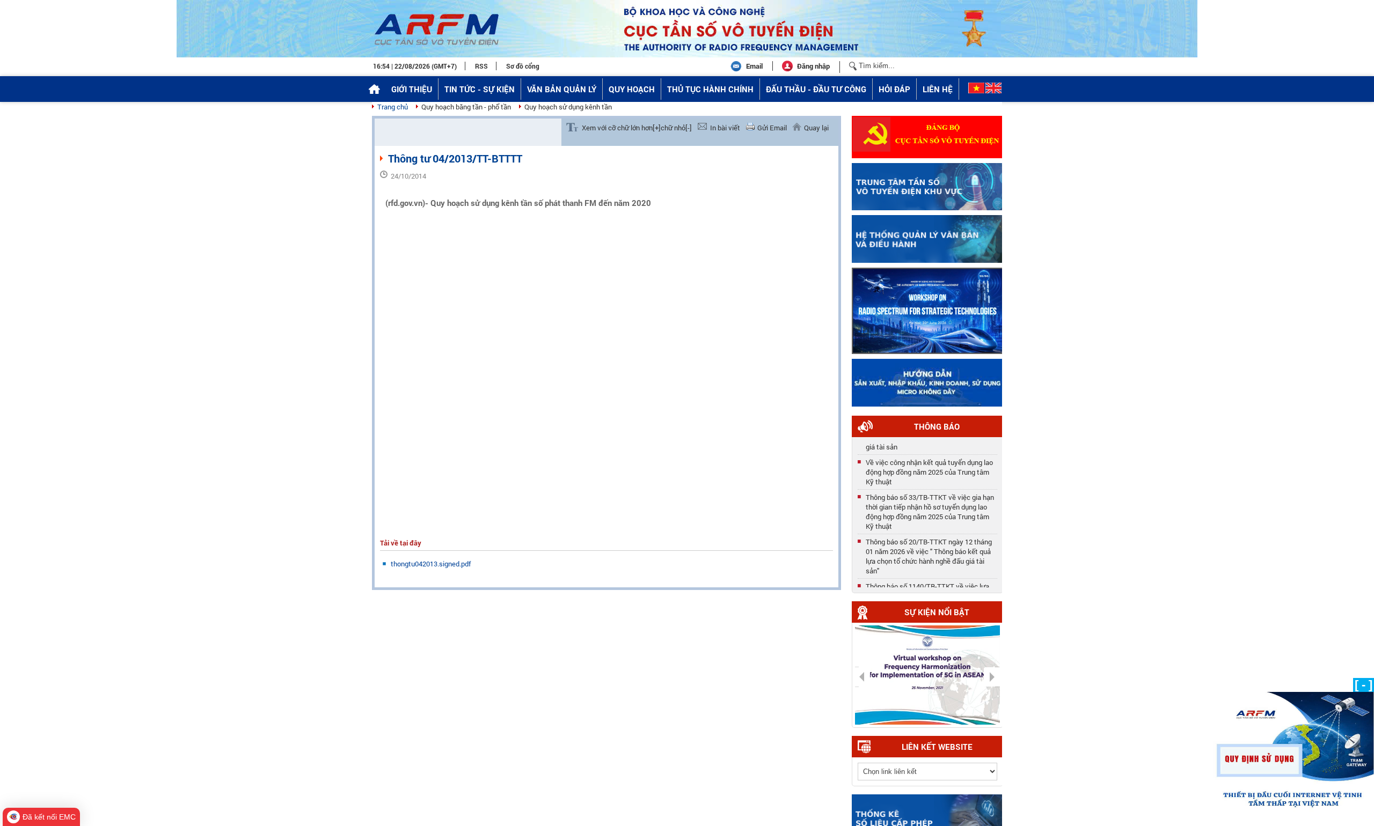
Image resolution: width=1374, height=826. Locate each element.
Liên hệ (938, 89)
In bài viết (725, 127)
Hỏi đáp (894, 89)
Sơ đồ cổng (522, 66)
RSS (481, 66)
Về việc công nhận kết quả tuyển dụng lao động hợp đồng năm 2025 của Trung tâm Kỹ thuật (929, 468)
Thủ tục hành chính (710, 89)
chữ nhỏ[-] (676, 127)
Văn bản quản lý (561, 89)
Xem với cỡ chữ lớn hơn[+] (621, 127)
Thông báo (937, 426)
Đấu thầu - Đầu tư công (816, 89)
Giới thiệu (411, 89)
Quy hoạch (632, 89)
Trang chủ (392, 107)
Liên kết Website (937, 746)
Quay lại (816, 127)
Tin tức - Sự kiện (479, 89)
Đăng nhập (813, 66)
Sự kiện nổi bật (936, 612)
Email (754, 66)
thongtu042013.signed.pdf (431, 564)
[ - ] (1363, 684)
